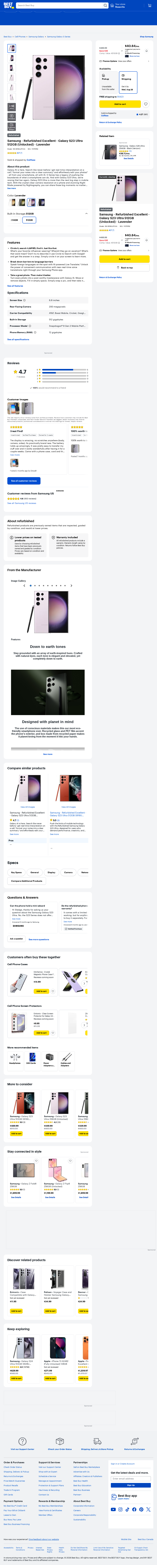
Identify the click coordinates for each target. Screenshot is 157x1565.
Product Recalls (11, 1485)
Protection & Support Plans (51, 1485)
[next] (87, 202)
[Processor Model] (30, 326)
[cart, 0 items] (149, 5)
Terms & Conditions (20, 1549)
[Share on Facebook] (134, 1509)
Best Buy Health (80, 1481)
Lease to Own (10, 1515)
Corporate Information (83, 1506)
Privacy (30, 1548)
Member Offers (45, 1515)
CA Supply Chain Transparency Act (141, 1549)
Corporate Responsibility (84, 1515)
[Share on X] (148, 1509)
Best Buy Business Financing (17, 1524)
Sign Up (131, 1485)
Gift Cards (8, 1494)
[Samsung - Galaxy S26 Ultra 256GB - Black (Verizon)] (109, 152)
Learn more (124, 1499)
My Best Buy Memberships (51, 1506)
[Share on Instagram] (120, 1509)
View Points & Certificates (50, 1510)
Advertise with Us (81, 1471)
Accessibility (8, 1548)
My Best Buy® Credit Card (15, 1506)
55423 (120, 96)
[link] (23, 480)
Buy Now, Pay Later (12, 1519)
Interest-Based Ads (40, 1549)
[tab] (16, 872)
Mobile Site (126, 1539)
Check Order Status (13, 1467)
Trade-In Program (12, 1490)
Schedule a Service (47, 1476)
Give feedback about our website (44, 1539)
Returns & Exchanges (13, 1476)
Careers (76, 1510)
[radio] (108, 82)
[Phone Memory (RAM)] (35, 332)
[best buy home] (9, 5)
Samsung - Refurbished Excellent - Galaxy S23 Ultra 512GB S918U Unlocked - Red (68, 814)
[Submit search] (105, 5)
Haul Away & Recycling (49, 1490)
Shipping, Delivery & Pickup (16, 1471)
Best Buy (8, 36)
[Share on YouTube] (113, 1509)
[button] (119, 53)
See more (11, 188)
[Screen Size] (24, 300)
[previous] (8, 202)
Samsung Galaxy (36, 36)
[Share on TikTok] (127, 1509)
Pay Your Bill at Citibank (14, 1510)
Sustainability (79, 1519)
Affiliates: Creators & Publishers (87, 1476)
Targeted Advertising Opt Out (124, 1550)
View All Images (28, 807)
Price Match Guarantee (14, 1481)
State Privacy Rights (50, 1550)
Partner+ (77, 1494)
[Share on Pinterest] (141, 1509)
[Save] (145, 104)
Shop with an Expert (48, 1471)
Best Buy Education (82, 1485)
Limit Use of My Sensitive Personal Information (103, 1549)
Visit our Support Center (50, 1467)
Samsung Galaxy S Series (58, 36)
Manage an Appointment (50, 1481)
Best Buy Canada (145, 1539)
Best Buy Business (81, 1490)
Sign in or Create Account (123, 1464)
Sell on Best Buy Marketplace (86, 1467)
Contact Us (44, 1494)
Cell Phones (20, 36)
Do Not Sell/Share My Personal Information (79, 1549)
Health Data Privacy (62, 1550)
